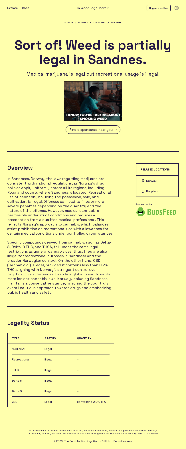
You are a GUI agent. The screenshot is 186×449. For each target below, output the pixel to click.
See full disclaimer (148, 433)
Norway (83, 22)
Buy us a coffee (158, 8)
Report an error (123, 441)
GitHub (106, 441)
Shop (25, 8)
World (68, 22)
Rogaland (99, 22)
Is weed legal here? (93, 8)
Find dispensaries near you (91, 130)
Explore (12, 8)
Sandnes (116, 22)
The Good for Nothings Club (81, 441)
